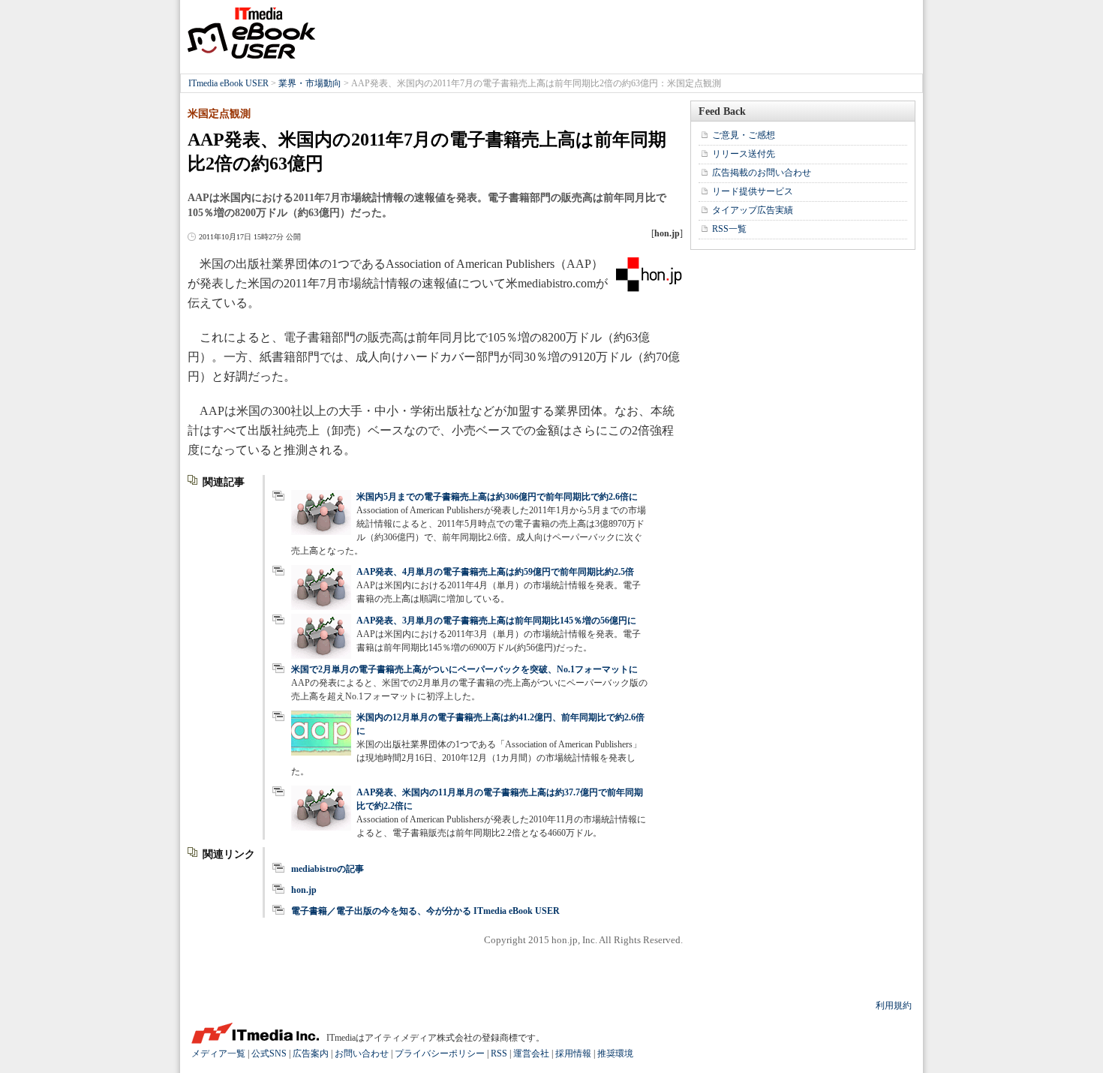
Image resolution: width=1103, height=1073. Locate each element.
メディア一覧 (218, 1053)
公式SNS (269, 1053)
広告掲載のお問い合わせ (761, 172)
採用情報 (573, 1053)
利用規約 (894, 1005)
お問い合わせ (362, 1053)
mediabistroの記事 (327, 869)
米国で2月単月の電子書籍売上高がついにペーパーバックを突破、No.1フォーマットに (464, 669)
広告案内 (311, 1053)
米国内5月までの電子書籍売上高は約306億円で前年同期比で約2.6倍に (497, 496)
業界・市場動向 (309, 83)
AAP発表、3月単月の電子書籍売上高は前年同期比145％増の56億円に (496, 620)
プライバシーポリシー (440, 1053)
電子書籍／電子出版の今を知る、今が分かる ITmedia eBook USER (425, 911)
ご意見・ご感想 (743, 135)
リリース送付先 (743, 154)
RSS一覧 (729, 229)
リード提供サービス (752, 191)
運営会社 (531, 1053)
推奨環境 (615, 1053)
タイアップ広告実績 (752, 210)
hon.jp (304, 890)
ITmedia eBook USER (251, 33)
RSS (499, 1053)
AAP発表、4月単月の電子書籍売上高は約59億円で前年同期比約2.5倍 (495, 572)
